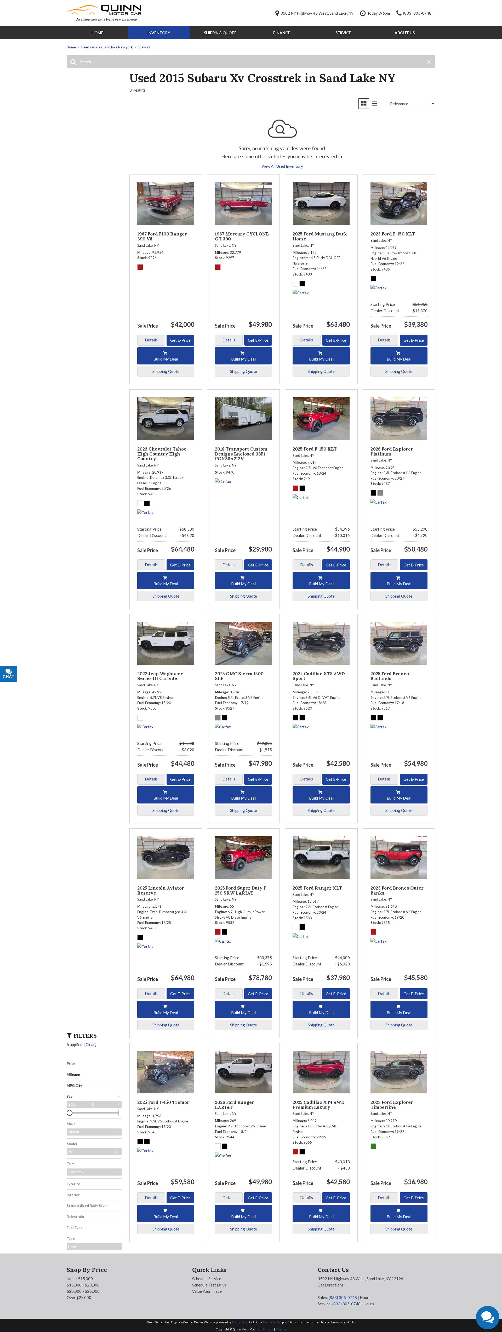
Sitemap (281, 1329)
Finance (281, 32)
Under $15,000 (80, 1278)
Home (98, 32)
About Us (405, 32)
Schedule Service (206, 1278)
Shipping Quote (220, 32)
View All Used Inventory (282, 166)
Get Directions (331, 1285)
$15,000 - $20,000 (83, 1285)
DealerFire (239, 1322)
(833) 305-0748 (343, 1297)
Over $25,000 (79, 1297)
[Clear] (90, 1044)
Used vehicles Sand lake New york (107, 47)
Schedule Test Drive (209, 1285)
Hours (365, 1297)
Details (151, 340)
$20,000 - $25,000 (83, 1291)
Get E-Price (180, 340)
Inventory (158, 32)
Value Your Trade (207, 1291)
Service (343, 32)
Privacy (268, 1329)
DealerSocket (272, 1322)
